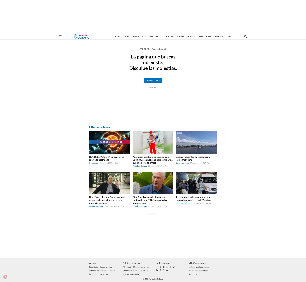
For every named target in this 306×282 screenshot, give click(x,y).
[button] (245, 36)
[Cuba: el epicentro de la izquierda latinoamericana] (196, 142)
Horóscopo (93, 163)
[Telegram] (164, 267)
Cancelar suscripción (97, 271)
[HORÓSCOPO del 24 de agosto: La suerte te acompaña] (109, 142)
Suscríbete (93, 267)
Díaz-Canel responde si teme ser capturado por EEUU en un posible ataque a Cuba (150, 200)
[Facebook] (157, 267)
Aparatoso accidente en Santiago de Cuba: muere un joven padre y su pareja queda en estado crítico (153, 159)
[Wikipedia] (174, 267)
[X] (167, 267)
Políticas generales (132, 263)
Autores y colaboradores (199, 267)
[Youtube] (167, 270)
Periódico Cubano (140, 166)
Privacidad (127, 267)
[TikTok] (160, 270)
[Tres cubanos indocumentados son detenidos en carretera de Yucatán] (196, 183)
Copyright (145, 271)
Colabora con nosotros (98, 274)
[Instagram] (160, 267)
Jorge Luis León (182, 163)
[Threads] (170, 267)
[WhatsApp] (164, 270)
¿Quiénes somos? (197, 263)
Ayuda (92, 263)
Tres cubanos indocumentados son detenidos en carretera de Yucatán (193, 198)
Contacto (193, 274)
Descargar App (106, 267)
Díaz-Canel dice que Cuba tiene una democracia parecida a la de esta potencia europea (107, 200)
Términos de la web (141, 267)
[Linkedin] (157, 270)
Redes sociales (163, 263)
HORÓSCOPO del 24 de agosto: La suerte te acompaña (106, 158)
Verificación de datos (131, 271)
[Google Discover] (170, 270)
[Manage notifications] (5, 277)
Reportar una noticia (131, 274)
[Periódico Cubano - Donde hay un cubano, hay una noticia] (81, 36)
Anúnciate (112, 271)
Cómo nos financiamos (198, 271)
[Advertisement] (153, 16)
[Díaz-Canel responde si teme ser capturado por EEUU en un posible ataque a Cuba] (153, 183)
